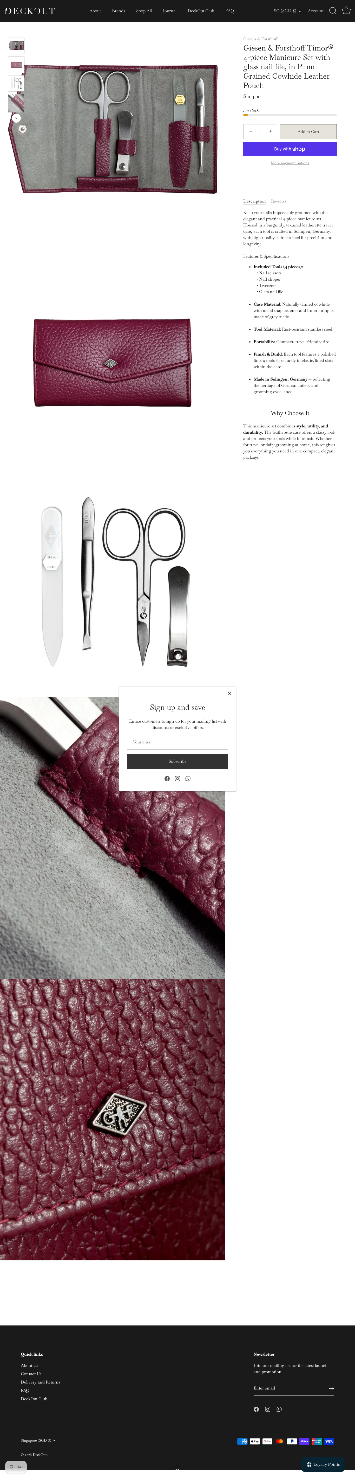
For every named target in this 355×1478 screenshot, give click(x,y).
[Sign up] (331, 1388)
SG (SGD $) (285, 11)
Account (316, 11)
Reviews (278, 201)
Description (254, 201)
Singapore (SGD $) (36, 1440)
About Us (29, 1365)
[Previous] (16, 30)
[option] (16, 46)
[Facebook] (167, 778)
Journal (169, 11)
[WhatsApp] (187, 778)
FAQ (229, 11)
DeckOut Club (201, 11)
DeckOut (40, 1454)
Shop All (144, 11)
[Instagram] (177, 778)
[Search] (333, 11)
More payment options (290, 163)
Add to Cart (308, 131)
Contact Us (31, 1373)
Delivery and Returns (40, 1382)
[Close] (229, 693)
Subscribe (178, 761)
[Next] (16, 118)
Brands (118, 11)
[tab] (257, 201)
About (95, 11)
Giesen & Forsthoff (260, 39)
